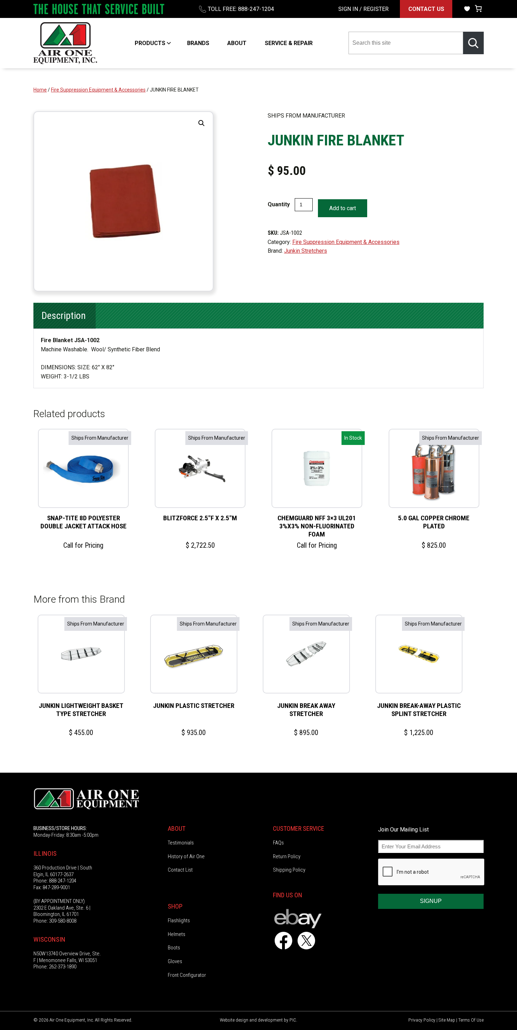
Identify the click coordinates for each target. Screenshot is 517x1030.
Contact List (180, 870)
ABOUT (237, 43)
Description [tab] (64, 315)
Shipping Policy (289, 870)
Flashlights (179, 920)
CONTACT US (426, 9)
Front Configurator (187, 975)
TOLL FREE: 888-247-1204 (241, 9)
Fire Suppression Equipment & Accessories (98, 90)
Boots (174, 947)
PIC (292, 1020)
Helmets (176, 934)
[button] (201, 123)
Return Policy (286, 856)
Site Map (447, 1020)
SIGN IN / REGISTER (363, 9)
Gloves (175, 961)
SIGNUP (431, 901)
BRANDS (198, 43)
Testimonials (181, 843)
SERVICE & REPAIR (289, 43)
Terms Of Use (471, 1020)
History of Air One (186, 856)
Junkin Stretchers (305, 250)
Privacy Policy (421, 1020)
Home (40, 90)
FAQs (278, 843)
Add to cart (342, 208)
